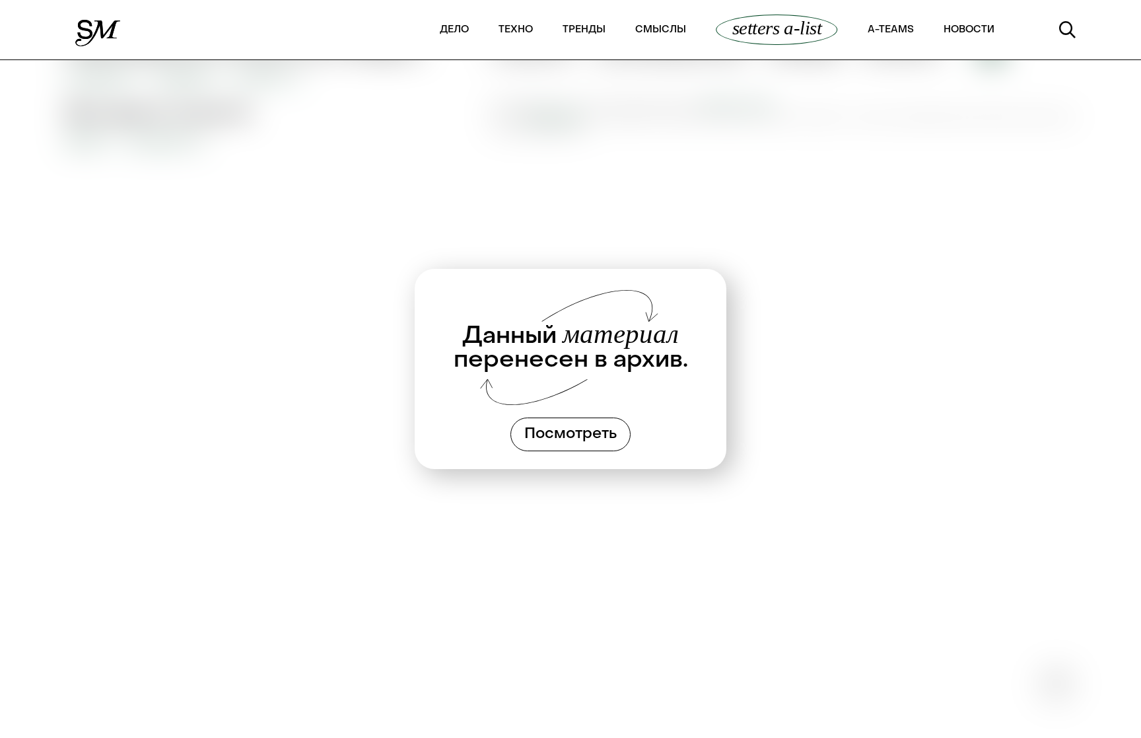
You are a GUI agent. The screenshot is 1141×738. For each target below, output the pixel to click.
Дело (454, 30)
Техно (516, 30)
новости (969, 30)
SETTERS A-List (777, 28)
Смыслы (660, 30)
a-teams (891, 30)
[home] (98, 30)
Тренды (584, 30)
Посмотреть (570, 434)
